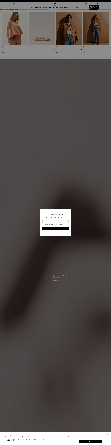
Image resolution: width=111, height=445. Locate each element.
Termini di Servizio (56, 231)
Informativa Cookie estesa (10, 440)
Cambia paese (55, 233)
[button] (90, 438)
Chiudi (68, 210)
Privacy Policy (53, 225)
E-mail (43, 219)
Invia (55, 228)
